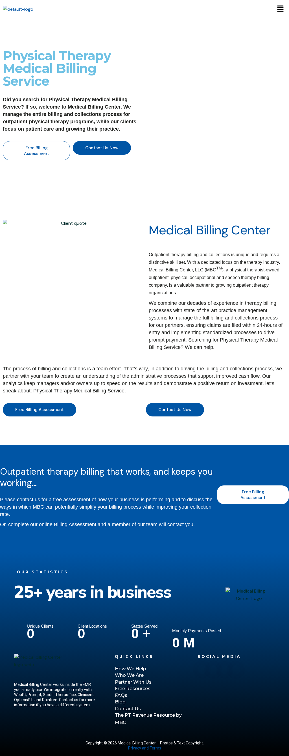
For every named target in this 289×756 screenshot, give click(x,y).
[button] (280, 9)
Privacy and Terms (144, 748)
